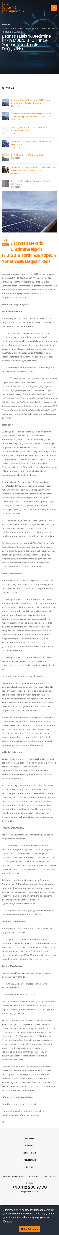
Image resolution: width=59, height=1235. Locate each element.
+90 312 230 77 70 (29, 1187)
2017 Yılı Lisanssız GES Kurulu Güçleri (28, 155)
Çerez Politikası (49, 1176)
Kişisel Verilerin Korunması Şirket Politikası (20, 1176)
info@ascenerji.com (29, 1192)
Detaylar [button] (7, 1221)
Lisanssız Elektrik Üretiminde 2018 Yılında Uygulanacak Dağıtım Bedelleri (30, 101)
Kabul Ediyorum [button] (29, 1229)
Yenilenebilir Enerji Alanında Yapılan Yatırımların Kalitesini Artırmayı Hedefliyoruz (34, 169)
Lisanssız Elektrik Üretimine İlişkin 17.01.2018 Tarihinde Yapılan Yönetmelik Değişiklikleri (31, 115)
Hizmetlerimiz (29, 1153)
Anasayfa (6, 25)
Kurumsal (29, 1146)
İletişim (29, 1167)
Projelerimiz (29, 1160)
